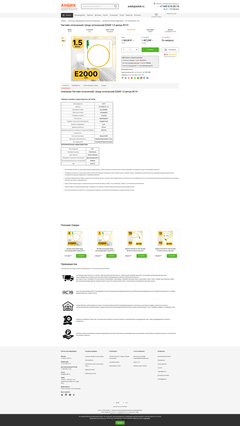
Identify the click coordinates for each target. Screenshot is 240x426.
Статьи (160, 367)
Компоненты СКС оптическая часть (94, 365)
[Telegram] (167, 9)
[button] (67, 15)
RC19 (69, 31)
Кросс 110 (137, 362)
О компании (114, 15)
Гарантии (90, 15)
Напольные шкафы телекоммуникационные (141, 357)
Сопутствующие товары (90, 85)
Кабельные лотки (90, 373)
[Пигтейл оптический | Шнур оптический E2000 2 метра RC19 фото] (74, 238)
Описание (66, 85)
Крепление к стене (114, 366)
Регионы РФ (132, 65)
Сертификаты (76, 85)
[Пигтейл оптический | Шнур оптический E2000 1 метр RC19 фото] (104, 238)
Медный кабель (90, 369)
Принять (120, 422)
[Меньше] (123, 49)
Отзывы (103, 85)
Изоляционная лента (164, 356)
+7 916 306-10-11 (66, 363)
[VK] (62, 394)
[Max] (164, 9)
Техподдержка (162, 379)
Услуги (122, 15)
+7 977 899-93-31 (173, 9)
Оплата (105, 15)
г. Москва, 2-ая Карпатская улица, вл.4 (167, 3)
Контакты (137, 15)
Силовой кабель (114, 362)
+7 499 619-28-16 (169, 6)
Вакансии (129, 15)
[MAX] (66, 394)
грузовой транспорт (133, 63)
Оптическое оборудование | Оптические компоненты (84, 21)
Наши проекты (162, 364)
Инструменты (89, 360)
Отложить (172, 50)
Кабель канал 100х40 (140, 366)
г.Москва (131, 60)
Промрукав (161, 360)
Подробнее (146, 418)
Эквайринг (124, 75)
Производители (80, 15)
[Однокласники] (73, 394)
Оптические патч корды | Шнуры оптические (119, 357)
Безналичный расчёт (127, 72)
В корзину (150, 49)
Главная (63, 21)
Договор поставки (163, 375)
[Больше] (137, 49)
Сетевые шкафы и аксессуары (94, 356)
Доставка (98, 15)
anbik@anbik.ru (136, 6)
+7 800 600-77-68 (66, 369)
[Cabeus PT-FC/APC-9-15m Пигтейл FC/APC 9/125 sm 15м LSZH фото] (165, 238)
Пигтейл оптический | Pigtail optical (113, 21)
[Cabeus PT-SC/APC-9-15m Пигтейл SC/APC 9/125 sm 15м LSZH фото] (135, 238)
